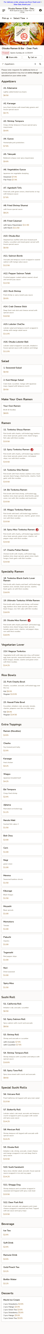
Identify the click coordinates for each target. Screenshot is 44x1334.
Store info (12, 57)
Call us (33, 57)
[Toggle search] (40, 64)
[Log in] (40, 10)
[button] (41, 2)
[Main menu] (4, 10)
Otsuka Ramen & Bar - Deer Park (22, 8)
